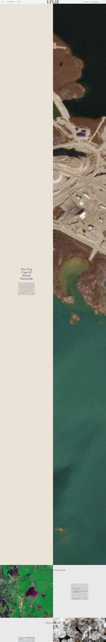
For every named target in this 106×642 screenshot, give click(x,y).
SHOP (3, 1)
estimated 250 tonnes (76, 588)
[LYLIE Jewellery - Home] (53, 2)
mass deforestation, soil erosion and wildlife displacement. (79, 591)
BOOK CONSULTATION (95, 1)
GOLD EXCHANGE (86, 1)
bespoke (19, 1)
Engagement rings (11, 1)
